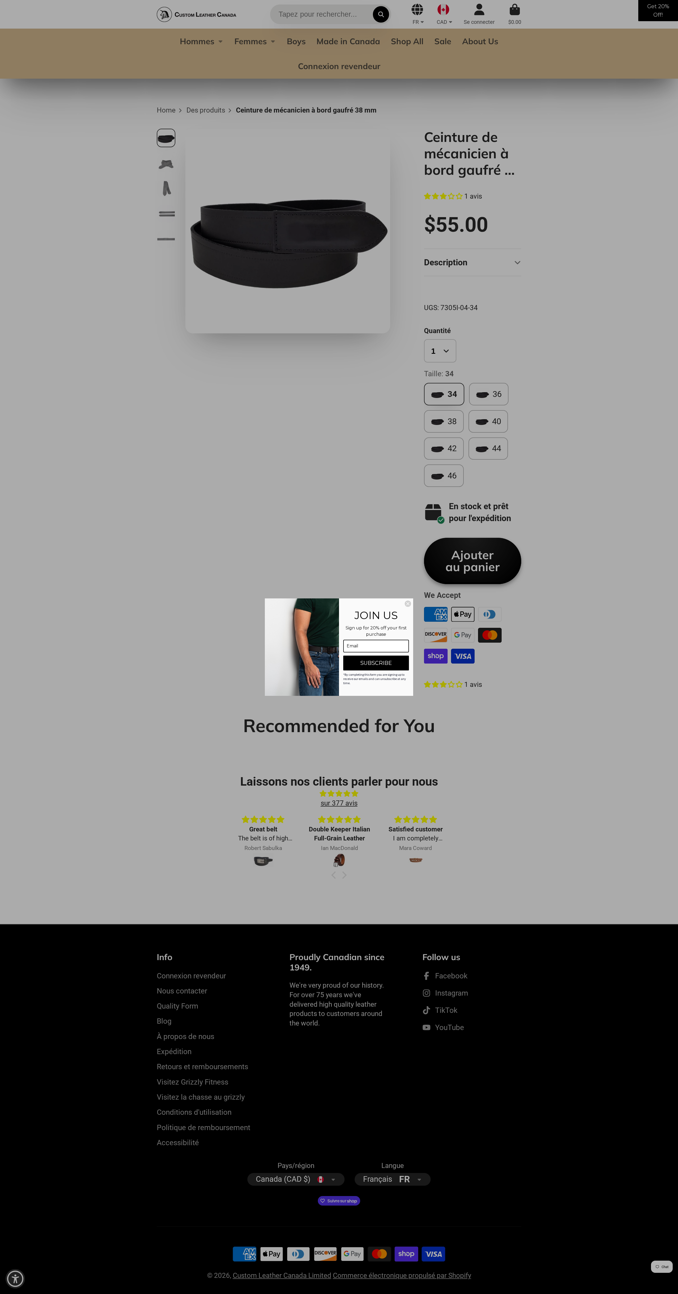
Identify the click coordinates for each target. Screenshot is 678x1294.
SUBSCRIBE (376, 663)
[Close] (408, 604)
